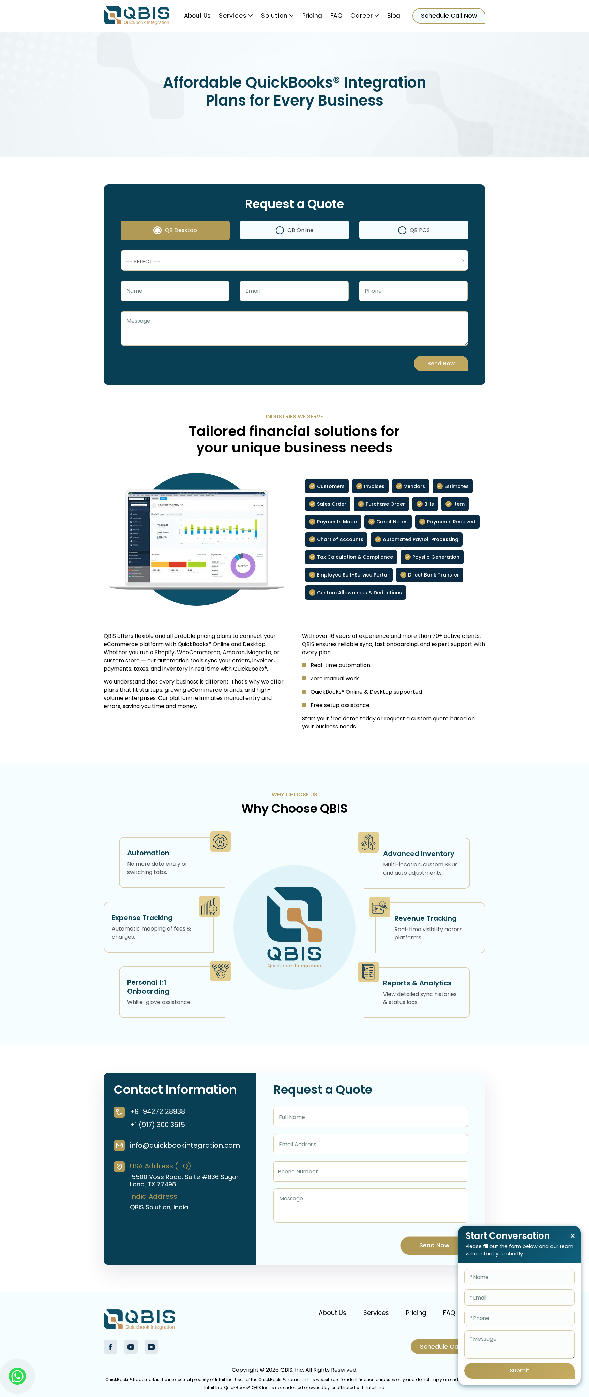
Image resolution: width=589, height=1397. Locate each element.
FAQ (336, 16)
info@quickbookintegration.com (185, 1145)
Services (233, 16)
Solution (274, 16)
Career (361, 16)
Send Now (441, 363)
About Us (197, 16)
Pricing (312, 16)
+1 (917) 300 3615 (157, 1125)
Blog (393, 16)
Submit (519, 1371)
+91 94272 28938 (157, 1111)
